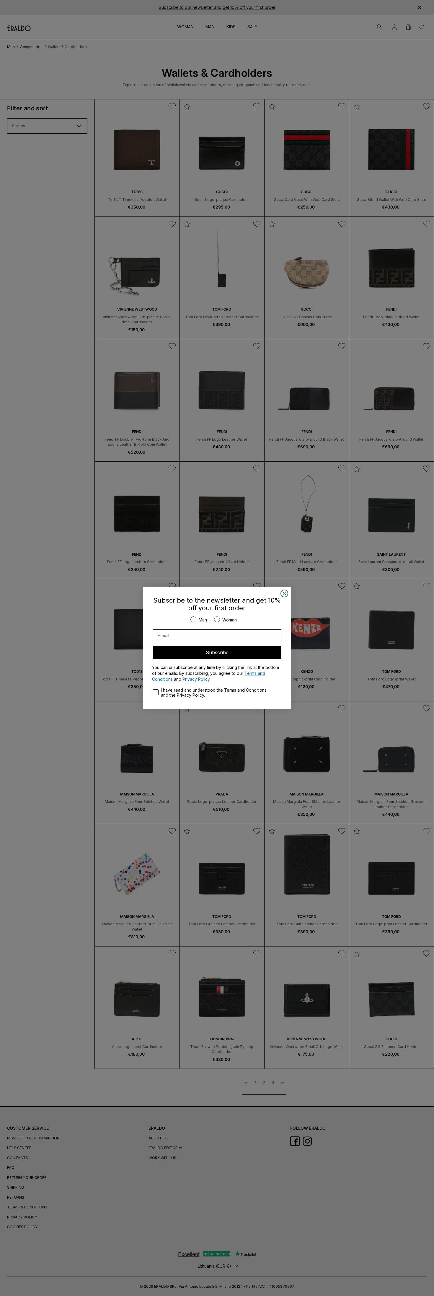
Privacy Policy (196, 679)
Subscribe (217, 652)
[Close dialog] (284, 593)
